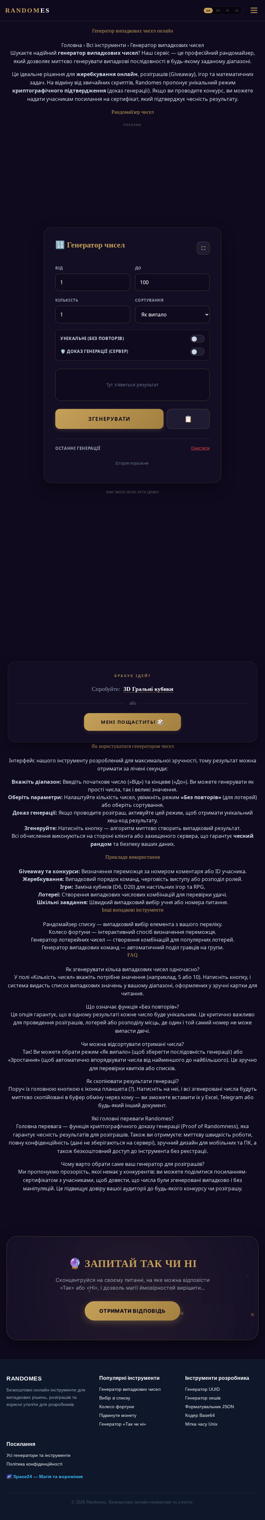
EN (218, 10)
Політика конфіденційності (34, 1464)
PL (227, 10)
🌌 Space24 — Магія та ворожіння (44, 1476)
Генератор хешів (202, 1397)
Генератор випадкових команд (80, 947)
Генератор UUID (202, 1389)
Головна (71, 45)
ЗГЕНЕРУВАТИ (109, 418)
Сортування (149, 300)
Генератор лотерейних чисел (68, 939)
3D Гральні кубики (148, 689)
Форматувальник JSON (209, 1406)
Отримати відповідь (132, 1311)
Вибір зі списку (114, 1397)
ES (236, 10)
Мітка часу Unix (201, 1424)
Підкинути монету (117, 1415)
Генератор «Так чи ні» (122, 1424)
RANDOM (27, 10)
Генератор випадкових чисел (130, 1389)
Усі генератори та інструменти (38, 1455)
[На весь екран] (203, 248)
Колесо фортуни (69, 931)
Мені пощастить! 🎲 (132, 722)
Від (59, 268)
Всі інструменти (106, 45)
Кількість (66, 300)
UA (208, 10)
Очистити (200, 448)
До (138, 268)
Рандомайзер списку (69, 924)
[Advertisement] (132, 174)
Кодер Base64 (200, 1415)
